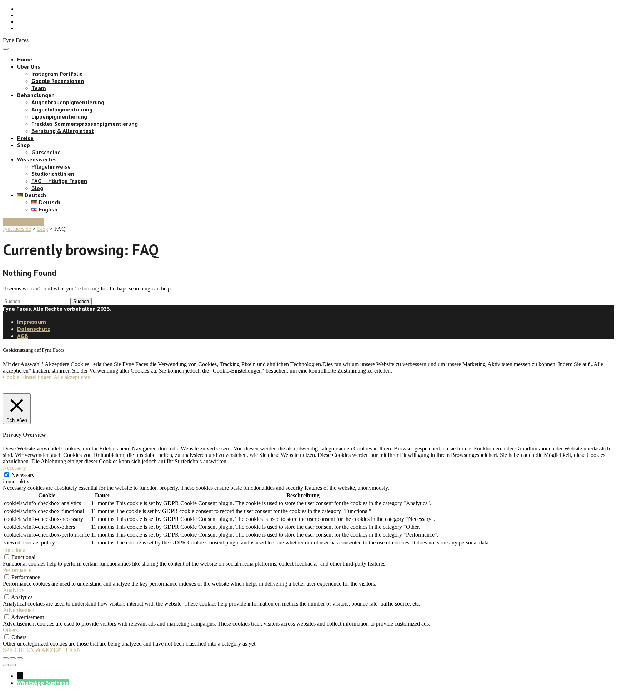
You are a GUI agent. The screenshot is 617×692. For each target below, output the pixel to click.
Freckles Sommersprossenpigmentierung (84, 123)
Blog (37, 187)
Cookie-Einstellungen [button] (27, 377)
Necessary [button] (14, 468)
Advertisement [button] (19, 610)
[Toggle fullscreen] (13, 658)
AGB (22, 335)
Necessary (23, 475)
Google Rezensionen (57, 80)
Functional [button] (15, 550)
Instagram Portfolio (57, 73)
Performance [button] (17, 570)
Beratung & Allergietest (62, 130)
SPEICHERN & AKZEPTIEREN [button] (42, 650)
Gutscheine (46, 152)
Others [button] (10, 630)
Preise (25, 137)
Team (38, 87)
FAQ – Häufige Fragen (59, 180)
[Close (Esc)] (6, 658)
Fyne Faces (16, 40)
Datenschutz (33, 328)
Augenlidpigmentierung (61, 109)
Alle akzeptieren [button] (72, 377)
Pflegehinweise (51, 166)
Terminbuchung (24, 222)
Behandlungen (36, 95)
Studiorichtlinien (52, 173)
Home (24, 59)
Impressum (31, 321)
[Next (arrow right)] (13, 665)
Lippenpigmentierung (59, 116)
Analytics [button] (13, 590)
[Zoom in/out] (20, 658)
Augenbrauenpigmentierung (67, 102)
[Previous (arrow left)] (6, 665)
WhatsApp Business (43, 682)
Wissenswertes (37, 159)
